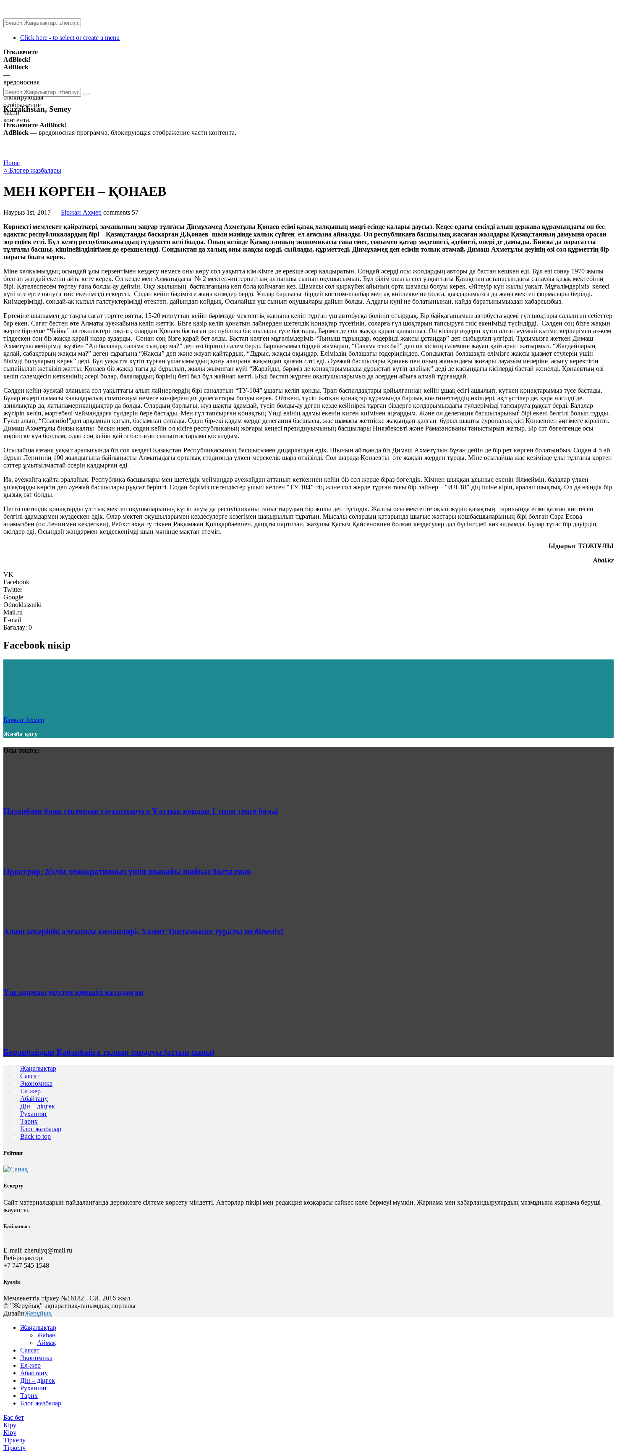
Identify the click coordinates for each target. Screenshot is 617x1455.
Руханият (33, 1113)
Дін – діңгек (37, 1106)
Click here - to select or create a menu (70, 37)
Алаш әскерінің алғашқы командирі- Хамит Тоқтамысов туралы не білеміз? (143, 931)
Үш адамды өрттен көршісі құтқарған (73, 992)
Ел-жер (30, 1091)
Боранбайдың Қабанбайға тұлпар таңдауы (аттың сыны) (108, 1052)
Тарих (29, 1121)
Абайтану (34, 1098)
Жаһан (46, 1335)
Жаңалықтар (38, 1068)
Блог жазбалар (40, 1128)
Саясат (29, 1075)
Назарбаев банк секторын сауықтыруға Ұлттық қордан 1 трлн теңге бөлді (140, 810)
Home (11, 162)
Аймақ (46, 1342)
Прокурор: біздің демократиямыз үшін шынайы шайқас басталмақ (127, 871)
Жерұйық (38, 1313)
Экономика (36, 1083)
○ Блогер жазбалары (32, 170)
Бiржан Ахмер (81, 212)
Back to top (35, 1136)
